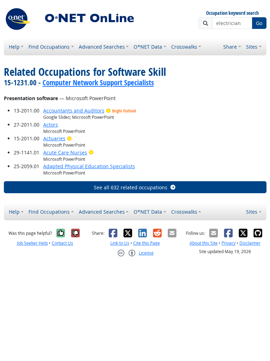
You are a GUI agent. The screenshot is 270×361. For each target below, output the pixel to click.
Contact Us (62, 243)
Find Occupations (49, 46)
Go (259, 23)
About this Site (203, 243)
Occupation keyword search (232, 13)
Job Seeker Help (32, 243)
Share (230, 46)
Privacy (228, 243)
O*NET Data (148, 46)
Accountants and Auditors (73, 110)
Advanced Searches (102, 46)
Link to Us (119, 243)
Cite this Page (146, 243)
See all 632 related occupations (130, 187)
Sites (251, 46)
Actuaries (54, 138)
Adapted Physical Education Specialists (89, 166)
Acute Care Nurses (65, 152)
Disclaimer (250, 243)
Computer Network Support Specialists (98, 82)
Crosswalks (184, 46)
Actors (50, 124)
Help (14, 46)
